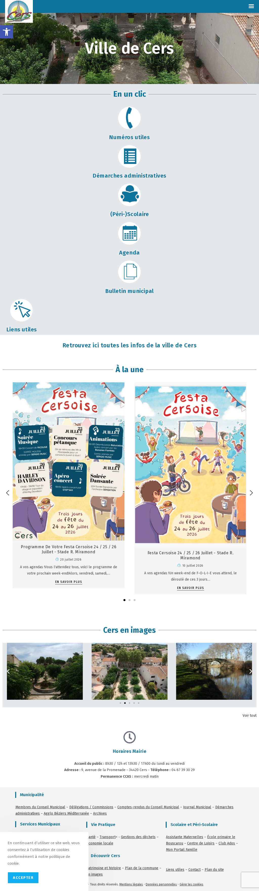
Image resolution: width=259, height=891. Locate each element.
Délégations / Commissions (91, 807)
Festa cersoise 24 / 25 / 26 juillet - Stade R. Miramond (190, 555)
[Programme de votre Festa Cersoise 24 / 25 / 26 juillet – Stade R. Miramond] (68, 461)
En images (94, 874)
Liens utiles (21, 329)
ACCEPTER (23, 877)
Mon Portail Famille (181, 849)
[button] (6, 31)
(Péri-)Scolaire (129, 214)
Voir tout (249, 715)
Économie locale (100, 843)
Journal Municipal (197, 807)
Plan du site (214, 869)
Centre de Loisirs (200, 843)
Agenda (129, 252)
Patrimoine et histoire (103, 868)
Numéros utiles (129, 137)
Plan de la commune (141, 868)
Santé (91, 837)
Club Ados (227, 843)
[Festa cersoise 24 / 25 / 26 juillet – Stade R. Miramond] (190, 464)
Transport (108, 837)
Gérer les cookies (191, 884)
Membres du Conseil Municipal (40, 807)
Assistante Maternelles (184, 837)
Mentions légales (131, 884)
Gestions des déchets (138, 837)
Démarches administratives (129, 175)
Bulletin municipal (129, 291)
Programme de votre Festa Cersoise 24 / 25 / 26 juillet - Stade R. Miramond (69, 549)
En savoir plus (68, 582)
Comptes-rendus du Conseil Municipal (148, 807)
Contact (194, 869)
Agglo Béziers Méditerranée (66, 813)
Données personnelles (161, 884)
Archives (100, 813)
